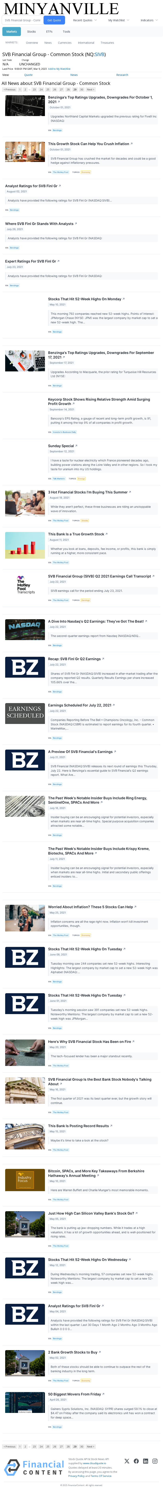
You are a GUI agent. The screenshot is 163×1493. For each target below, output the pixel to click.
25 (48, 89)
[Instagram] (155, 1467)
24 (41, 89)
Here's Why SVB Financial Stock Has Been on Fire (91, 1042)
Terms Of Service (101, 1476)
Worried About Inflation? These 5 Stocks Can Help (92, 907)
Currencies (65, 43)
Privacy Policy (76, 1476)
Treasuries (107, 43)
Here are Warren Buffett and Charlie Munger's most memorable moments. (100, 1190)
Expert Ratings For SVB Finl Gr (32, 261)
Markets (11, 31)
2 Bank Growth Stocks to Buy (74, 1352)
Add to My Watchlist (59, 69)
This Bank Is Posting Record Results (80, 1126)
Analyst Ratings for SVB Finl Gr (33, 186)
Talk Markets (59, 479)
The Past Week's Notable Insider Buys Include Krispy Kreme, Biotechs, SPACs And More (99, 851)
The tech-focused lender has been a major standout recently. (92, 1056)
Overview (32, 43)
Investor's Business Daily (64, 432)
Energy (81, 479)
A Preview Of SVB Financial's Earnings (82, 752)
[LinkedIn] (146, 1467)
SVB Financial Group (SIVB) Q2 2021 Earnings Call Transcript (101, 576)
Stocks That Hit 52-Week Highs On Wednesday (89, 1260)
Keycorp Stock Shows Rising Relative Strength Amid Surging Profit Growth (99, 401)
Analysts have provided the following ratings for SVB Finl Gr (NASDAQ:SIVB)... (60, 200)
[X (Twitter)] (127, 1467)
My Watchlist (116, 20)
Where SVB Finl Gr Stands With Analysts (41, 224)
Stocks (31, 31)
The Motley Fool (60, 172)
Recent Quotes (82, 20)
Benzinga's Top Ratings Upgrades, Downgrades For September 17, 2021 (101, 355)
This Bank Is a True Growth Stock (78, 534)
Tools (66, 31)
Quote (28, 75)
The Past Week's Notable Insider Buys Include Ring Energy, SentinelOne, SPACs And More (97, 800)
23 (34, 89)
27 (61, 89)
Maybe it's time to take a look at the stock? (80, 1140)
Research (122, 75)
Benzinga (57, 130)
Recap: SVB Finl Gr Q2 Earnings (76, 659)
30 (81, 89)
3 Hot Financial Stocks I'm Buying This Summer (89, 492)
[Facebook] (136, 1467)
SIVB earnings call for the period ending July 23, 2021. (87, 590)
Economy (86, 172)
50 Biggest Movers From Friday (76, 1394)
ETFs (49, 31)
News (48, 43)
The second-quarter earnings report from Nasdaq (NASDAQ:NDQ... (96, 636)
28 (68, 89)
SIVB (99, 54)
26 (54, 89)
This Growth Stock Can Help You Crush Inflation (90, 144)
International (86, 43)
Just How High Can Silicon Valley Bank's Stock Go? (93, 1213)
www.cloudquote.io (94, 1463)
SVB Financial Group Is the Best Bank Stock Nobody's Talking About (99, 1081)
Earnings (86, 600)
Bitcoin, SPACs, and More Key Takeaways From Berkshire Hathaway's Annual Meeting (96, 1173)
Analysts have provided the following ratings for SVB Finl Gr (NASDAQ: (55, 238)
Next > (90, 89)
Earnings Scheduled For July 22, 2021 (81, 705)
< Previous (9, 89)
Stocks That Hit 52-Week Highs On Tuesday (87, 949)
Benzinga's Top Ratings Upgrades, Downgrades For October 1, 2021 (100, 99)
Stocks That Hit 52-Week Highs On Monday (86, 299)
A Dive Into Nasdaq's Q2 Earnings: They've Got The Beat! (97, 621)
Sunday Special (63, 446)
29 (75, 89)
